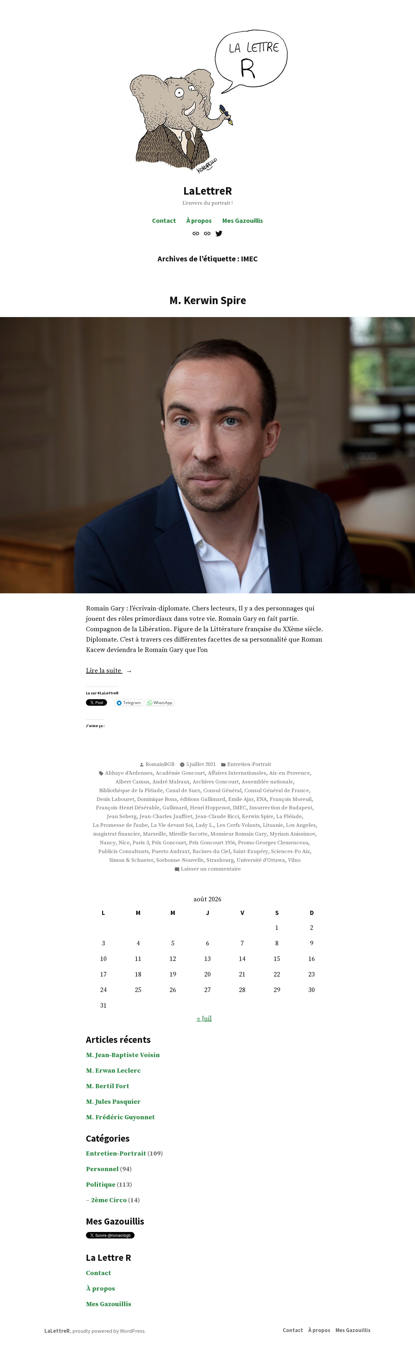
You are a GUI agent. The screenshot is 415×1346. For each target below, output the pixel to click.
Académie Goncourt (180, 773)
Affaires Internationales (237, 773)
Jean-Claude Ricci (217, 816)
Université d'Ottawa (261, 860)
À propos (199, 220)
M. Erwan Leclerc (113, 1071)
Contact (164, 220)
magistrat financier (116, 834)
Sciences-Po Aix (290, 851)
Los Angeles (301, 825)
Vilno (294, 860)
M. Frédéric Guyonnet (120, 1117)
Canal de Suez (183, 790)
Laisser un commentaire (211, 869)
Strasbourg (220, 860)
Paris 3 (141, 842)
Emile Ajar (241, 799)
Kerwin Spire (257, 816)
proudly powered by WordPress (108, 1331)
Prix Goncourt (169, 842)
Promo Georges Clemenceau (273, 842)
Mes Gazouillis (242, 220)
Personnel (102, 1169)
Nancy (108, 842)
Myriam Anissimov (292, 834)
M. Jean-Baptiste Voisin (123, 1055)
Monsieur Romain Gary (238, 834)
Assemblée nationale (267, 782)
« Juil (204, 1019)
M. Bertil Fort (107, 1086)
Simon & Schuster (131, 860)
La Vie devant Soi (172, 825)
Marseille (154, 834)
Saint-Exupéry (250, 851)
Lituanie (273, 825)
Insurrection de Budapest (280, 807)
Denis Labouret (115, 799)
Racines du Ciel (211, 851)
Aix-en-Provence (289, 773)
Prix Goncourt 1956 (212, 842)
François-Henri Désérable (128, 807)
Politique (100, 1185)
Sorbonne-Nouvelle (180, 860)
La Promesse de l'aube (120, 825)
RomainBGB (160, 764)
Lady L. (205, 825)
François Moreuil (291, 799)
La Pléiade (289, 816)
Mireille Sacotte (188, 834)
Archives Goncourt (216, 782)
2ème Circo (109, 1200)
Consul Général (222, 790)
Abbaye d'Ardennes (129, 773)
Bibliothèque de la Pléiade (131, 790)
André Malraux (171, 782)
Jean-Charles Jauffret (165, 816)
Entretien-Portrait (249, 764)
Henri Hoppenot (210, 807)
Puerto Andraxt (171, 851)
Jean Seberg (121, 816)
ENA (261, 799)
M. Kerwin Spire (207, 300)
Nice (124, 842)
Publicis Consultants (123, 851)
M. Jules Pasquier (113, 1102)
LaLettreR (207, 191)
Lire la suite (115, 671)
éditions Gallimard (202, 799)
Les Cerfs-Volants (238, 825)
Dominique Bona (157, 799)
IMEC (239, 807)
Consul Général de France (276, 790)
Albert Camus (132, 782)
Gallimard (174, 807)
